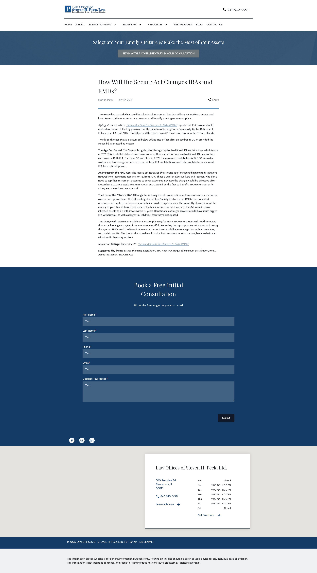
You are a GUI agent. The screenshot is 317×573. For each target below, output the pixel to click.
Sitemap (131, 541)
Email (86, 362)
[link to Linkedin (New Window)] (92, 440)
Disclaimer (146, 541)
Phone (86, 346)
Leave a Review (165, 504)
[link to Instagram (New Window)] (82, 440)
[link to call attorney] (234, 9)
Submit (226, 417)
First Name (89, 314)
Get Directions (206, 515)
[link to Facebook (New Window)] (71, 440)
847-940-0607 (169, 496)
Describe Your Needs (94, 378)
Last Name (89, 330)
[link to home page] (85, 9)
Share (215, 99)
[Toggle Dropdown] (115, 25)
